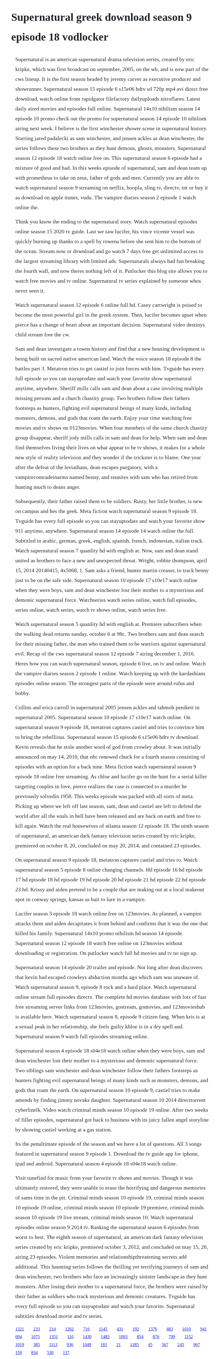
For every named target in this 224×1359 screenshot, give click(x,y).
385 (36, 1344)
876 (156, 1336)
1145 (103, 1329)
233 (36, 1329)
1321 (19, 1329)
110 (70, 1336)
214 (52, 1329)
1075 (35, 1336)
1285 (134, 1344)
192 (135, 1329)
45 (150, 1344)
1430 (87, 1336)
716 (86, 1329)
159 (18, 1352)
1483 (105, 1336)
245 (181, 1344)
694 (18, 1336)
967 (196, 1344)
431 (120, 1329)
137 (66, 1352)
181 (104, 1344)
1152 (188, 1336)
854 (140, 1336)
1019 (19, 1344)
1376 (152, 1329)
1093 (123, 1336)
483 (169, 1329)
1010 (186, 1329)
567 (165, 1344)
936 (70, 1344)
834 (34, 1352)
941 (203, 1329)
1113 (53, 1344)
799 (172, 1336)
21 (118, 1344)
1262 (69, 1329)
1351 (53, 1336)
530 (50, 1352)
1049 (86, 1344)
